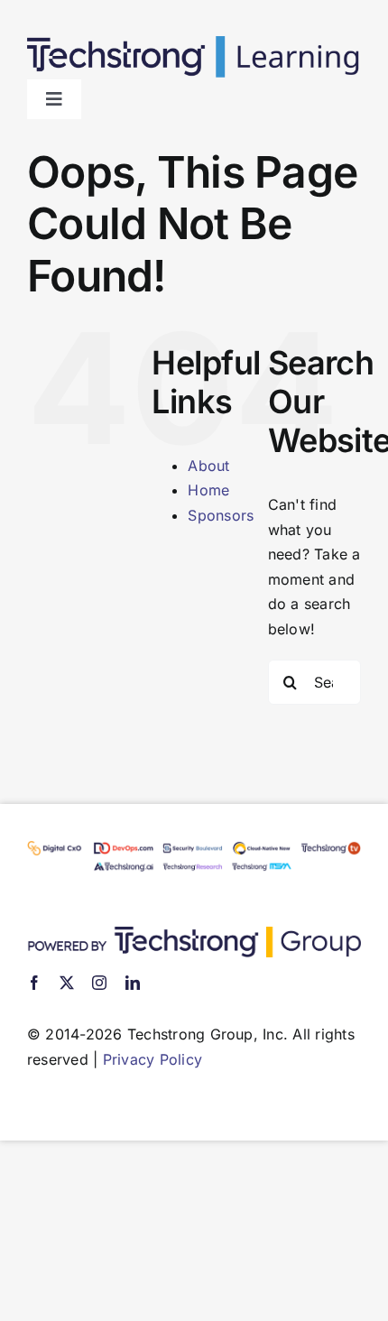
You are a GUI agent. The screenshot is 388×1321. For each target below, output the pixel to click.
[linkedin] (132, 982)
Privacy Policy (152, 1059)
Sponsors (221, 515)
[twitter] (67, 982)
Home (208, 490)
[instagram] (99, 982)
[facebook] (34, 982)
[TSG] (194, 934)
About (208, 466)
